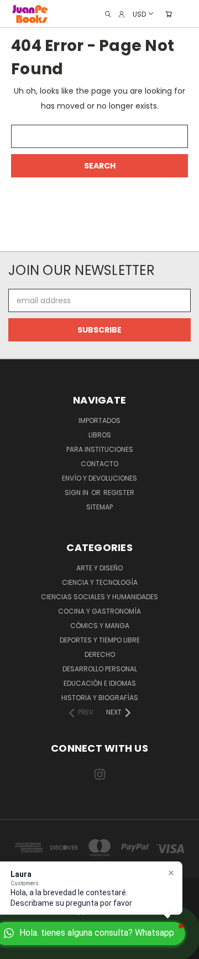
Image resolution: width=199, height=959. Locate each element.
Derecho (100, 654)
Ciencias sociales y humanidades (99, 596)
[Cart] (169, 14)
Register (118, 492)
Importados (99, 420)
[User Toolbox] (122, 14)
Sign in (77, 492)
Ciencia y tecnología (100, 582)
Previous (17, 948)
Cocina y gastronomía (99, 611)
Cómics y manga (99, 625)
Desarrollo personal (99, 669)
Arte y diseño (99, 568)
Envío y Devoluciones (99, 478)
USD (139, 13)
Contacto (99, 463)
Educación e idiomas (100, 683)
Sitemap (99, 507)
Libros (99, 435)
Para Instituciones (99, 449)
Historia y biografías (99, 697)
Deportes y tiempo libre (100, 640)
